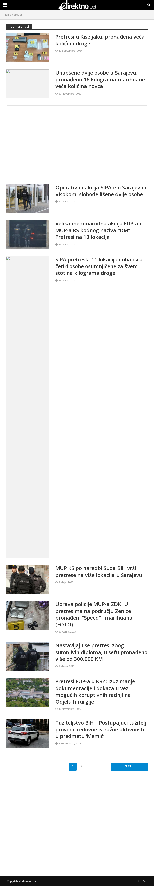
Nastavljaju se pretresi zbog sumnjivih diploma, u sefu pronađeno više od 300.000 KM (101, 652)
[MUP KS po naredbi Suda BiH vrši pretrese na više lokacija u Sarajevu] (27, 579)
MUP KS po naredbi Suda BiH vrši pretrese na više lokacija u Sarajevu (98, 571)
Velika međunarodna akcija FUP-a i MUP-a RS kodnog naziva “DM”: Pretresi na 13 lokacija (98, 230)
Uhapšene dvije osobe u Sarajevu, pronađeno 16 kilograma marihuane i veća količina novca (101, 79)
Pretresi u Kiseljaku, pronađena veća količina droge (100, 40)
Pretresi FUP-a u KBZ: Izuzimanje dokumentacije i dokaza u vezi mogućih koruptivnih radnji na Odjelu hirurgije (95, 691)
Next (128, 766)
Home (7, 14)
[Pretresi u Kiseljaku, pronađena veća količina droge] (27, 47)
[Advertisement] (77, 141)
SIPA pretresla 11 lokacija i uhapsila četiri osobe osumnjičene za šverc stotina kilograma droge (99, 266)
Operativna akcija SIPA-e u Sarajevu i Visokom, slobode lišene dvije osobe (100, 191)
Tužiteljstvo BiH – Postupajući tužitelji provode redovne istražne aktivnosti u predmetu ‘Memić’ (101, 729)
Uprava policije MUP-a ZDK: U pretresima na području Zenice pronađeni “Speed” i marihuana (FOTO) (93, 614)
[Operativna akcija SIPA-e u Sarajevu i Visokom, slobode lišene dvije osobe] (27, 198)
